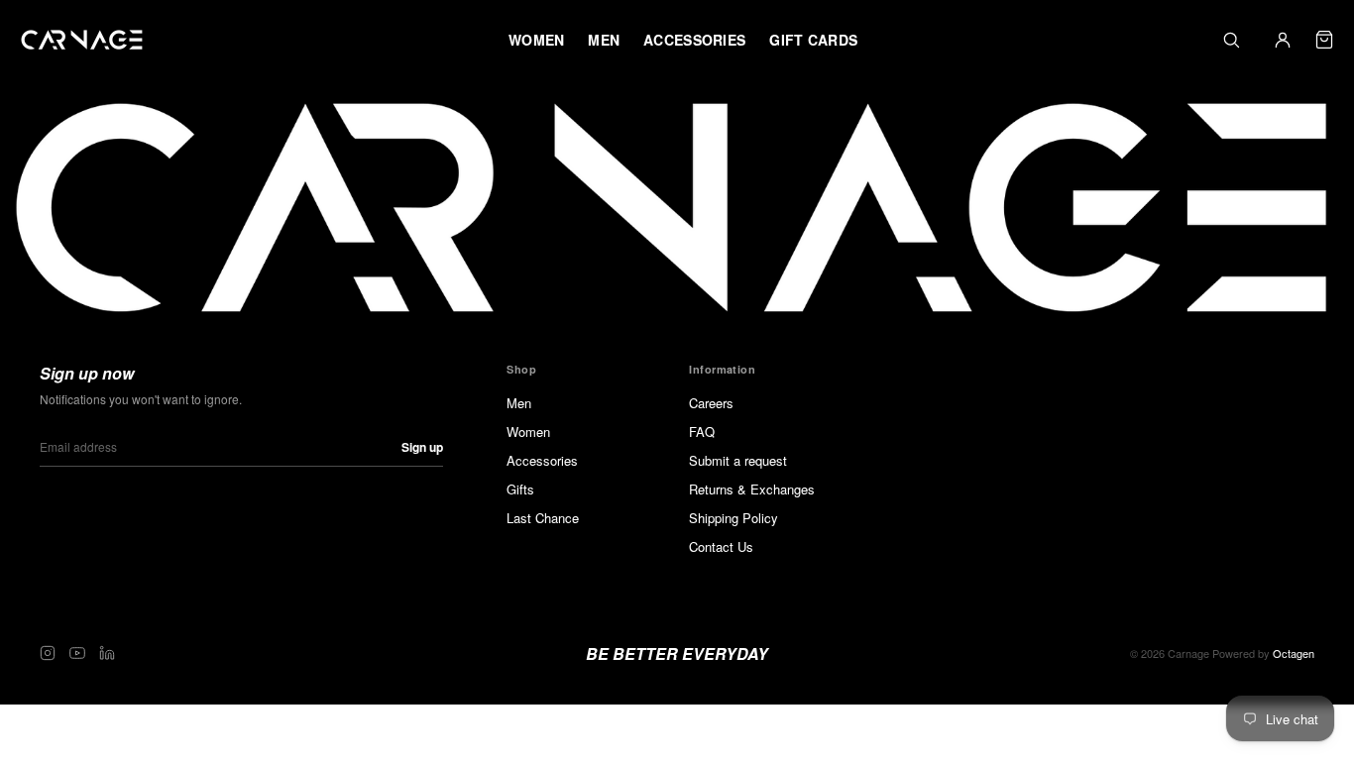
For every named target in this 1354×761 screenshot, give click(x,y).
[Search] (1231, 40)
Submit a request (738, 460)
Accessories (542, 460)
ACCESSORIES (694, 40)
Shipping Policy (733, 517)
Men (519, 402)
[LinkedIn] (107, 653)
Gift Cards (813, 40)
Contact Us (721, 546)
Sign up (422, 447)
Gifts (520, 489)
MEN (604, 40)
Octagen (1293, 653)
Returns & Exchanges (752, 489)
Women (528, 431)
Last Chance (543, 517)
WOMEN (536, 40)
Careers (711, 402)
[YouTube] (77, 653)
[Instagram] (48, 653)
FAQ (702, 431)
